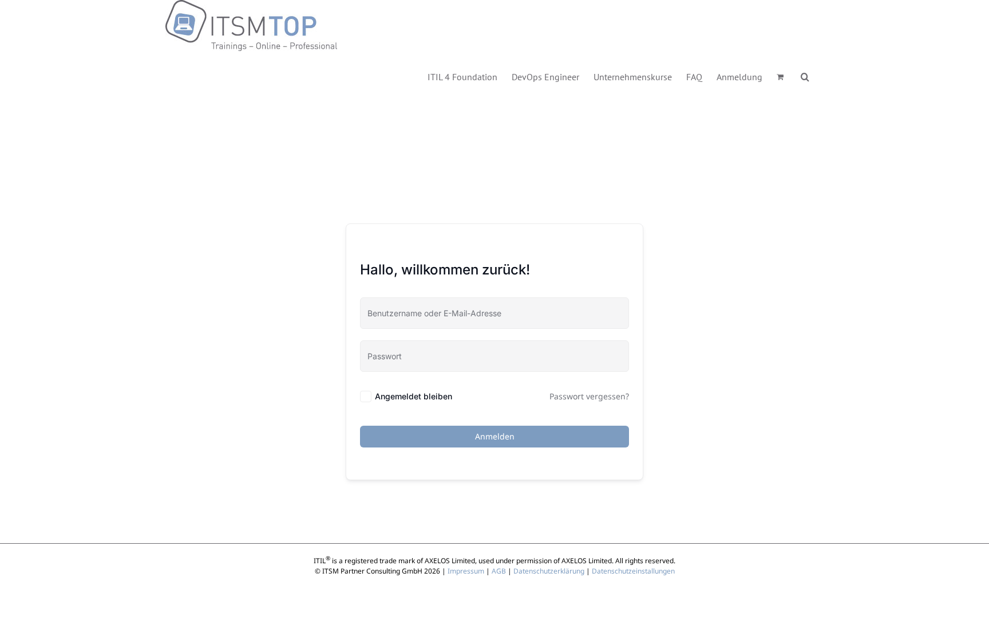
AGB (499, 571)
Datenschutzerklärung (548, 571)
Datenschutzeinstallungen (633, 571)
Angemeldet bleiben (413, 396)
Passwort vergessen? (589, 396)
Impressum (466, 571)
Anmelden (495, 436)
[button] (805, 76)
